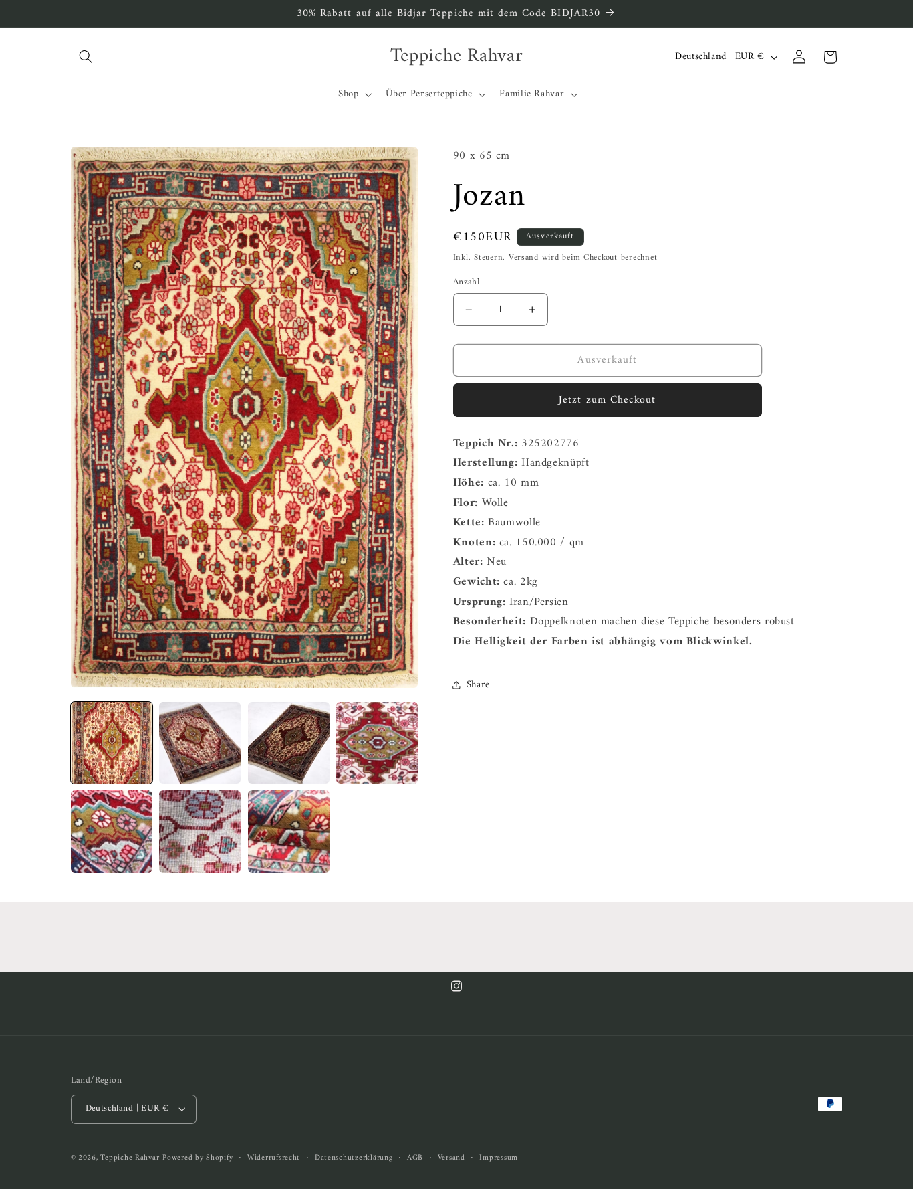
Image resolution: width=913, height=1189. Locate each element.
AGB (415, 1158)
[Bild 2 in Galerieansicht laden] (200, 743)
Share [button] (478, 684)
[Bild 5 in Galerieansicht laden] (111, 831)
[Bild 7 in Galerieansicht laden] (289, 831)
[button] (86, 56)
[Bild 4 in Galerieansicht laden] (377, 743)
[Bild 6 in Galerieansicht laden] (200, 831)
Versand (524, 257)
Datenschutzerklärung (354, 1158)
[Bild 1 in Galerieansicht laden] (111, 743)
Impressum (498, 1158)
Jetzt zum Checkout (607, 400)
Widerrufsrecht (273, 1158)
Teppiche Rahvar (129, 1157)
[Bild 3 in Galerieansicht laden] (289, 743)
